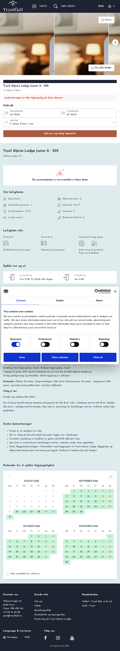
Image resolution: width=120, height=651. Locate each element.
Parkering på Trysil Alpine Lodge (52, 619)
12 (103, 496)
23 (81, 507)
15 (74, 501)
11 (96, 496)
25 (17, 512)
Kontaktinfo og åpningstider (49, 615)
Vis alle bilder (103, 68)
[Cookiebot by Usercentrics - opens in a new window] (97, 291)
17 (89, 501)
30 (53, 512)
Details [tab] (60, 300)
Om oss (38, 601)
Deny (22, 357)
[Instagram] (58, 638)
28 (39, 512)
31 (10, 517)
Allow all (98, 357)
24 (88, 507)
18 (96, 501)
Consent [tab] (20, 300)
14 (67, 501)
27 (31, 512)
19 (103, 501)
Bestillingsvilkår (42, 610)
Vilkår (37, 606)
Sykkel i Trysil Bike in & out (97, 601)
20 (110, 501)
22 (74, 507)
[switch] (45, 344)
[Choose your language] (112, 6)
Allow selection (60, 357)
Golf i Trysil (88, 606)
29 (46, 512)
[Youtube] (72, 638)
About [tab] (99, 300)
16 (81, 501)
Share (108, 20)
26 (24, 512)
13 (110, 496)
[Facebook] (45, 638)
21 (67, 507)
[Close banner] (115, 291)
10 (88, 496)
